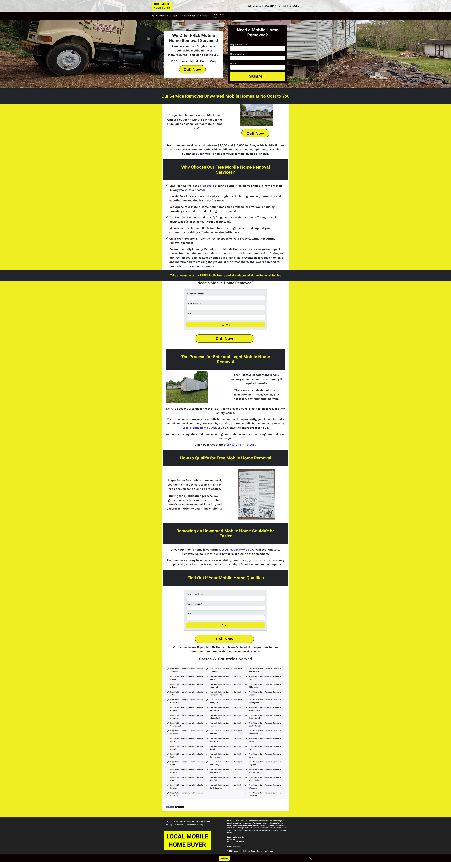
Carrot (270, 851)
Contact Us (189, 821)
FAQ (215, 17)
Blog (201, 825)
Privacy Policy (192, 825)
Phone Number (238, 54)
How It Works (219, 14)
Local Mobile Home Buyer (199, 427)
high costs (207, 185)
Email (233, 63)
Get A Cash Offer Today (173, 821)
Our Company (170, 825)
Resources (181, 825)
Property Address (239, 44)
